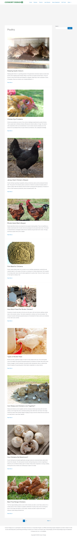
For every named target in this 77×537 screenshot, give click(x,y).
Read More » (10, 82)
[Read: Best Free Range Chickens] (28, 487)
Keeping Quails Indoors (15, 71)
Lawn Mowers (47, 2)
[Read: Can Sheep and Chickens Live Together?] (28, 389)
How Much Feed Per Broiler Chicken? (20, 309)
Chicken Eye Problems (15, 119)
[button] (70, 2)
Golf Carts (63, 2)
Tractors (41, 2)
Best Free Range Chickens (16, 502)
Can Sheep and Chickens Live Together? (21, 406)
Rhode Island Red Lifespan (16, 223)
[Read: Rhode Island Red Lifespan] (28, 209)
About (69, 2)
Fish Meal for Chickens (15, 266)
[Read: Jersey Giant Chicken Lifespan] (25, 157)
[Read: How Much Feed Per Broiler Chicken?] (21, 296)
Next (49, 520)
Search (56, 26)
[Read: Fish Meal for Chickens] (20, 252)
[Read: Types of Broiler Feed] (27, 341)
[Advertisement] (38, 13)
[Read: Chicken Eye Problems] (25, 103)
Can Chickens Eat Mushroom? (17, 457)
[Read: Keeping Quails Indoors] (28, 52)
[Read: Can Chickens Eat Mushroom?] (28, 439)
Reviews (35, 2)
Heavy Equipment (56, 2)
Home (30, 2)
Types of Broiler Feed (14, 357)
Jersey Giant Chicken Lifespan (17, 180)
